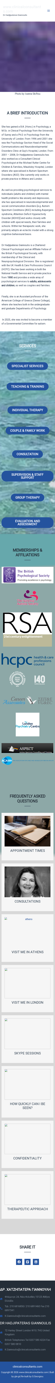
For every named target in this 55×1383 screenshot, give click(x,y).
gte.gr (17, 1376)
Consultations (27, 901)
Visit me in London (27, 1002)
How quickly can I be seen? (27, 1106)
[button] (19, 1262)
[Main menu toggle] (48, 10)
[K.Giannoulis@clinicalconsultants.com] (23, 1316)
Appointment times (27, 851)
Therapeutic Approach (27, 1209)
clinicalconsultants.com (27, 1366)
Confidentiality (27, 1158)
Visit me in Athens (28, 952)
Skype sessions (27, 1053)
